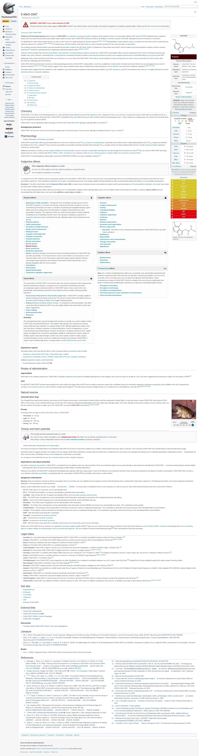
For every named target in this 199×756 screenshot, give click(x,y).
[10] (124, 537)
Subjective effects (27, 53)
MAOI (83, 384)
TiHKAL (89, 47)
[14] (82, 552)
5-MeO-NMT (75, 405)
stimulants (67, 153)
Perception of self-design (109, 288)
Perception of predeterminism (111, 290)
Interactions (183, 177)
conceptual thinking (75, 53)
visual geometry (60, 55)
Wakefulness (104, 246)
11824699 (96, 710)
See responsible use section (183, 109)
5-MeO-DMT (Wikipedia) (31, 611)
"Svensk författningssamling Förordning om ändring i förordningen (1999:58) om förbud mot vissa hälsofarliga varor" (154, 708)
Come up (176, 153)
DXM (183, 206)
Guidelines (8, 72)
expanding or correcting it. (51, 172)
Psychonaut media (10, 34)
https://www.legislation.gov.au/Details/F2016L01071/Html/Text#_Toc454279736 (141, 661)
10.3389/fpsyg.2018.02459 (79, 666)
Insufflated (177, 166)
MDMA (184, 192)
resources (181, 171)
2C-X (183, 183)
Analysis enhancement (108, 205)
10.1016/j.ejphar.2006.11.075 (39, 700)
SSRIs (61, 153)
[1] (29, 49)
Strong (176, 137)
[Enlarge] (195, 236)
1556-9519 (45, 720)
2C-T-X (184, 180)
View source (149, 6)
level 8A (83, 340)
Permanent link (9, 111)
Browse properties (9, 117)
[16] (170, 552)
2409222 (95, 690)
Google (52, 487)
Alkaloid (76, 735)
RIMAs (55, 153)
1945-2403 (55, 727)
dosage (183, 169)
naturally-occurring (76, 36)
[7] (74, 386)
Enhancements (105, 257)
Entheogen (26, 592)
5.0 (28, 695)
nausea (136, 58)
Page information (9, 113)
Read (142, 6)
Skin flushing (30, 268)
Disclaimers (46, 752)
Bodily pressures (32, 232)
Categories (25, 735)
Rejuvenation (105, 237)
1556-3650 (60, 720)
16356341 (102, 727)
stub (62, 166)
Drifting (28, 303)
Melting (49, 303)
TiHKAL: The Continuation (78, 671)
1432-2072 (64, 690)
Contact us (8, 69)
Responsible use (29, 589)
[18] (128, 560)
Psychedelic (189, 87)
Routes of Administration (184, 97)
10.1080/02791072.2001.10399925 (41, 710)
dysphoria (122, 58)
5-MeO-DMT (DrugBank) (31, 619)
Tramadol (184, 208)
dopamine (104, 150)
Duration (184, 143)
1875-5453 (69, 681)
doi (67, 666)
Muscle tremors (31, 246)
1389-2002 (85, 681)
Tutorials (7, 47)
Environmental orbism (34, 312)
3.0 (28, 675)
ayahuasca (116, 69)
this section (151, 26)
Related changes (9, 105)
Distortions (104, 260)
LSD (161, 275)
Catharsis (103, 212)
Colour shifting (31, 310)
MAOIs (184, 214)
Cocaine (183, 203)
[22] (88, 575)
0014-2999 (76, 700)
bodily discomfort (147, 58)
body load (160, 384)
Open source (9, 77)
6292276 (50, 668)
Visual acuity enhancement (35, 295)
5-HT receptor (85, 142)
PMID (70, 668)
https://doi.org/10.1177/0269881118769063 (53, 645)
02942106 (87, 727)
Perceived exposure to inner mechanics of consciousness (121, 293)
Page (20, 6)
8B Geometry (71, 340)
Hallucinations (105, 262)
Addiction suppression (108, 215)
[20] (42, 570)
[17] (52, 557)
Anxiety (103, 207)
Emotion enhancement (108, 222)
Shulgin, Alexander (33, 671)
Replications (8, 37)
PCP (183, 217)
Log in (195, 2)
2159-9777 (65, 710)
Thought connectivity (107, 242)
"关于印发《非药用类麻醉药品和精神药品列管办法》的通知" (136, 669)
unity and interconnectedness (48, 53)
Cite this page (9, 115)
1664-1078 (99, 666)
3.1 (30, 675)
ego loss (95, 53)
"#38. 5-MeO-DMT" (60, 671)
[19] (112, 565)
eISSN (61, 681)
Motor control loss (32, 248)
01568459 (92, 700)
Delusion (103, 219)
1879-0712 (61, 700)
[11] (85, 542)
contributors (148, 184)
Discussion (27, 6)
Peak (175, 156)
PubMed (72, 487)
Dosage (183, 115)
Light (176, 131)
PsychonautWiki (138, 184)
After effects (176, 163)
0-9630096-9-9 (41, 673)
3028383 (34, 683)
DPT (125, 69)
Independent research (175, 452)
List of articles (9, 53)
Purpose (175, 57)
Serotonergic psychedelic (45, 139)
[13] (121, 547)
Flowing (55, 303)
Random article (9, 55)
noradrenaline (92, 150)
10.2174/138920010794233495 (46, 681)
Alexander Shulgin (69, 47)
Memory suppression (107, 227)
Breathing (42, 303)
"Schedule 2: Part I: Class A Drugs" (127, 723)
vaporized (68, 376)
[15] (100, 552)
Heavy (176, 140)
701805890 (36, 668)
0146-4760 (71, 727)
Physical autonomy (33, 239)
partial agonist (99, 142)
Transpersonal (103, 268)
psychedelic (87, 36)
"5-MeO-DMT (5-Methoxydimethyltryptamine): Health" (45, 712)
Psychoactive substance (38, 735)
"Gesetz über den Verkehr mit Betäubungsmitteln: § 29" (134, 691)
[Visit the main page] (9, 9)
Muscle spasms (31, 244)
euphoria (86, 53)
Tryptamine (189, 92)
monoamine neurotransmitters (130, 153)
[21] (87, 572)
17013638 (35, 693)
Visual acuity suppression (57, 295)
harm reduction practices (75, 439)
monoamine (65, 526)
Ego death (106, 230)
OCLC (28, 668)
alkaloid (76, 115)
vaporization (131, 44)
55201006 (100, 681)
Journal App (8, 58)
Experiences (8, 31)
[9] (113, 528)
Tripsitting (8, 45)
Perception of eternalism (109, 285)
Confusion (104, 217)
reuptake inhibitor (112, 153)
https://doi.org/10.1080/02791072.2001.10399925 (166, 635)
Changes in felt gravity (34, 236)
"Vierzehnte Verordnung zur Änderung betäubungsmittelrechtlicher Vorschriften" (142, 683)
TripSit (168, 487)
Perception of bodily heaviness (37, 227)
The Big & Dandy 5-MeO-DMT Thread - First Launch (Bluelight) (44, 626)
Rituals (7, 39)
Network (8, 86)
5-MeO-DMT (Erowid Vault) (32, 614)
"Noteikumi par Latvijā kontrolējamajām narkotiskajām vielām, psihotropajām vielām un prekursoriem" (149, 696)
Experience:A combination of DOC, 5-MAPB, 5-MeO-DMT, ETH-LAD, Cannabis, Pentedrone (54, 357)
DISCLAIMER (174, 169)
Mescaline (183, 194)
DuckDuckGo (62, 487)
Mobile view (54, 752)
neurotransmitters (69, 150)
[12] (75, 544)
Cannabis (184, 186)
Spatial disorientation (33, 270)
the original (165, 671)
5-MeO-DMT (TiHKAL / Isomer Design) (36, 616)
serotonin (110, 38)
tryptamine (106, 36)
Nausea (28, 253)
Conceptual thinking (107, 210)
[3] (122, 130)
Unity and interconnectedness (111, 295)
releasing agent (99, 153)
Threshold (176, 127)
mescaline (101, 278)
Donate (5, 21)
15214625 (76, 720)
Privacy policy (24, 752)
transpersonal (126, 55)
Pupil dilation (30, 265)
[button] (193, 112)
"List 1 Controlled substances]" (125, 701)
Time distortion (105, 244)
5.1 (30, 695)
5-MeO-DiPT (74, 123)
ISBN (32, 673)
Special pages (10, 107)
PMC (43, 668)
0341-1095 (123, 688)
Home (7, 26)
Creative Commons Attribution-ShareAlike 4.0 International (51, 748)
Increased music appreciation (110, 224)
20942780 (61, 683)
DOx (183, 189)
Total (175, 146)
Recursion (29, 315)
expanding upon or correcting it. (106, 437)
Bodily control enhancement (36, 229)
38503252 (59, 673)
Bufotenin (26, 602)
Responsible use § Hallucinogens (48, 445)
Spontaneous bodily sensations (37, 203)
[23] (137, 577)
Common (176, 134)
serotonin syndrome (38, 387)
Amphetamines (184, 200)
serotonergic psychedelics (37, 465)
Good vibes (8, 89)
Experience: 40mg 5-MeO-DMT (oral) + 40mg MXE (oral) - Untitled (45, 354)
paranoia (83, 495)
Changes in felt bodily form (36, 234)
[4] (45, 144)
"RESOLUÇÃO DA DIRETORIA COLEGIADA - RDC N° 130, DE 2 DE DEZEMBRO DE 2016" (147, 664)
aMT (183, 211)
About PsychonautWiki (35, 752)
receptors (117, 38)
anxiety (113, 58)
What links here (9, 103)
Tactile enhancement (33, 224)
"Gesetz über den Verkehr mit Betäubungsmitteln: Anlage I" (135, 678)
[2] (106, 122)
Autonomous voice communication (112, 239)
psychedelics (43, 473)
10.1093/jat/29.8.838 (36, 727)
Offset (176, 159)
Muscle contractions (33, 241)
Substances (8, 29)
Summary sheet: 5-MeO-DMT (31, 32)
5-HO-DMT (142, 36)
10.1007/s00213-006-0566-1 (42, 690)
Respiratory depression (34, 251)
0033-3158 (79, 690)
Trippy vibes (8, 92)
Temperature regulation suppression (39, 272)
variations (53, 331)
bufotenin (96, 156)
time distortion (64, 53)
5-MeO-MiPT (62, 123)
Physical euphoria (32, 222)
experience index (76, 351)
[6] (190, 376)
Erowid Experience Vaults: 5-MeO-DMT (36, 363)
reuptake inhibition (55, 150)
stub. (64, 434)
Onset (176, 149)
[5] (137, 150)
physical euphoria (99, 55)
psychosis (93, 495)
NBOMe (183, 197)
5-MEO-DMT (35, 18)
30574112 (77, 668)
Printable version (9, 109)
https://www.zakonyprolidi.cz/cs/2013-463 (129, 676)
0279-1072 (80, 710)
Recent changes (10, 75)
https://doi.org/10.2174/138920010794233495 (38, 640)
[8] (112, 528)
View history (159, 6)
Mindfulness (104, 234)
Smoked (176, 112)
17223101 (35, 703)
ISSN (92, 666)
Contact (13, 21)
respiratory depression (33, 217)
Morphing (35, 303)
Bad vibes (8, 94)
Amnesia (103, 203)
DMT (71, 26)
